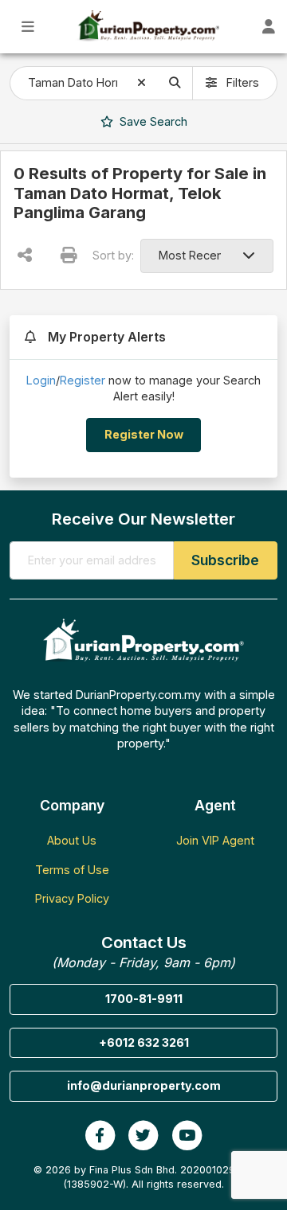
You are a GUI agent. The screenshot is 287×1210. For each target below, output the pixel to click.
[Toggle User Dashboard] (269, 26)
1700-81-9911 (144, 998)
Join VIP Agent (215, 840)
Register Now (143, 434)
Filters (241, 82)
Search (151, 121)
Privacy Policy (72, 898)
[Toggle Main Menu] (28, 26)
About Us (71, 840)
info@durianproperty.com (144, 1085)
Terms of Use (72, 869)
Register (82, 380)
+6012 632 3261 (144, 1042)
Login (41, 380)
